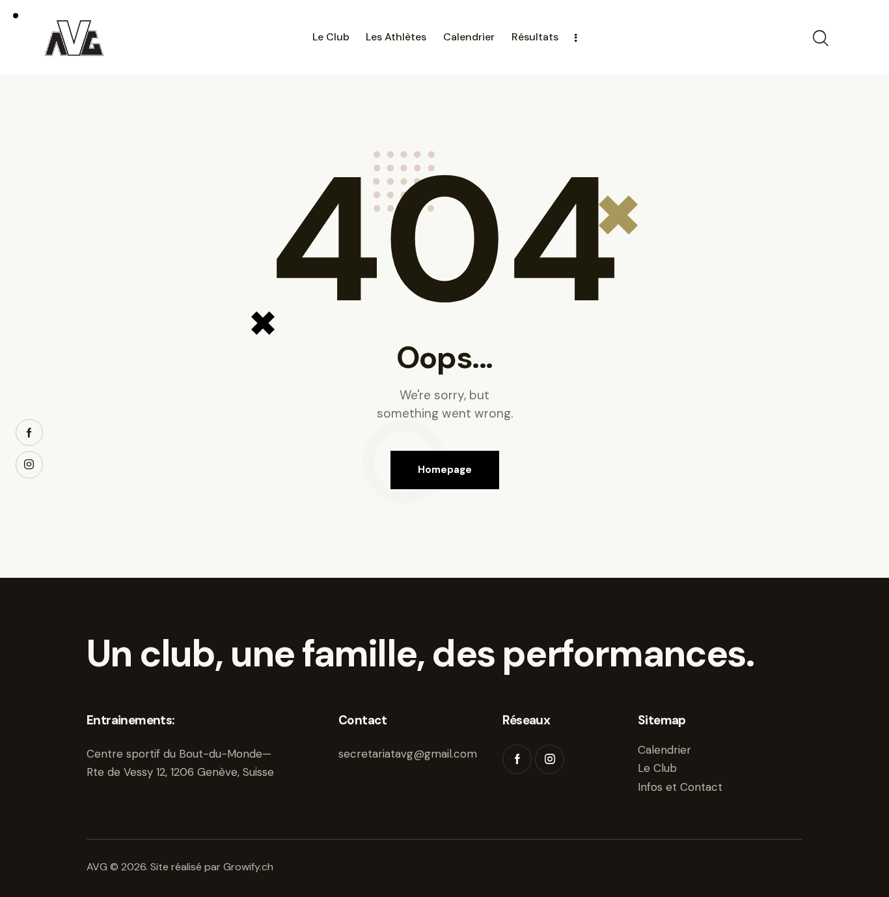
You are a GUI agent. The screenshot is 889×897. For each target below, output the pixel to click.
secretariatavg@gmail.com (407, 754)
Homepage (445, 469)
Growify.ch (248, 867)
